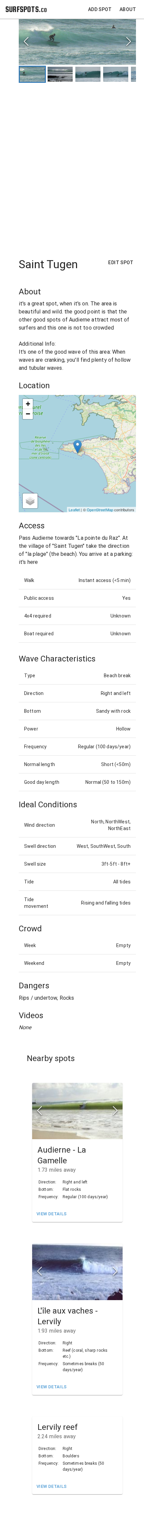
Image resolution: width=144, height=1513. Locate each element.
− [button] (28, 414)
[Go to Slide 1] (32, 74)
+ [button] (28, 404)
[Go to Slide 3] (87, 74)
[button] (77, 42)
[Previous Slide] (26, 42)
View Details (52, 1213)
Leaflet (74, 509)
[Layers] (30, 500)
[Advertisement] (72, 167)
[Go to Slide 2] (60, 74)
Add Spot (100, 9)
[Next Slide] (128, 42)
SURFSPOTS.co (26, 9)
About (128, 9)
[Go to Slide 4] (115, 74)
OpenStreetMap (100, 509)
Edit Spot (120, 262)
